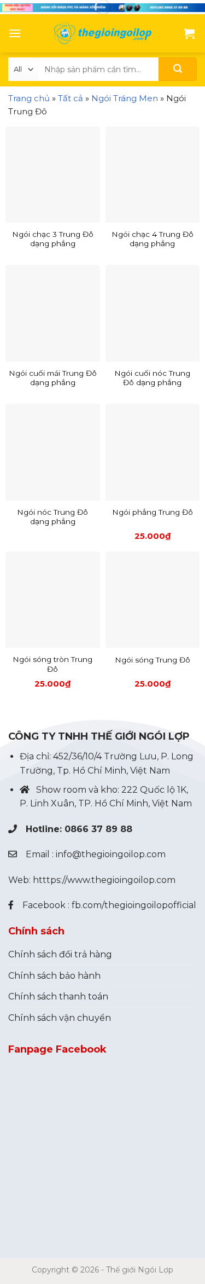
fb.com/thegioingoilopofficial (134, 905)
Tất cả (70, 98)
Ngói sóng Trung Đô (152, 659)
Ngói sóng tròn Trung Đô (52, 664)
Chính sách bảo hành (54, 976)
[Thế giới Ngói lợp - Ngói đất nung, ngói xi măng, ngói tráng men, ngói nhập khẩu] (102, 33)
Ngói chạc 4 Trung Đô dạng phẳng (153, 239)
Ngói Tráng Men (124, 98)
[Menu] (14, 33)
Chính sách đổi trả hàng (60, 954)
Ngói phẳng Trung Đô (152, 512)
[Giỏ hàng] (189, 33)
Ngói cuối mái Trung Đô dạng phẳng (53, 378)
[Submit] (178, 69)
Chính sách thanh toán (58, 996)
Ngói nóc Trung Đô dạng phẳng (52, 517)
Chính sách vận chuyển (59, 1018)
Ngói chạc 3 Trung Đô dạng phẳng (52, 239)
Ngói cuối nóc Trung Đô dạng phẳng (152, 378)
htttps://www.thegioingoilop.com (104, 880)
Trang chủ (29, 98)
